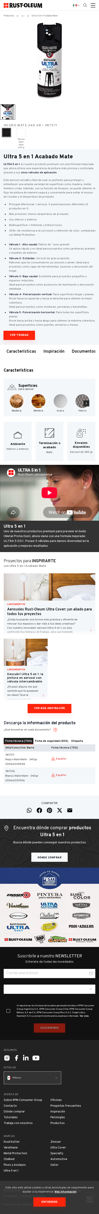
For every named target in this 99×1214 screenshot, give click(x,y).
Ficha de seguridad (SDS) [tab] (51, 741)
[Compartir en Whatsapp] (29, 810)
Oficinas (56, 1100)
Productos (9, 15)
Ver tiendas (19, 335)
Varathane (11, 1148)
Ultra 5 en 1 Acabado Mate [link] (45, 15)
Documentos (84, 351)
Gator (54, 1165)
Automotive (58, 1159)
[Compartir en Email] (70, 810)
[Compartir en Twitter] (59, 810)
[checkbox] (8, 1011)
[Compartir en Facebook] (39, 810)
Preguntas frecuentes (65, 1106)
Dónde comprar (50, 857)
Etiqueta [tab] (77, 741)
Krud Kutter (12, 1142)
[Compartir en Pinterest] (49, 810)
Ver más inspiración (49, 708)
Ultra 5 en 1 (11, 1171)
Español (61, 759)
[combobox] (49, 989)
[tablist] (49, 741)
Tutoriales (11, 1117)
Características (21, 351)
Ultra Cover (58, 1148)
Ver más (84, 1016)
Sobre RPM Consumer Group (23, 1100)
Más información (65, 1192)
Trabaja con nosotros (18, 1123)
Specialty (56, 1153)
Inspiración (54, 351)
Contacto (10, 1106)
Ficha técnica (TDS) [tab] (18, 741)
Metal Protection (15, 1153)
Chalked (9, 1159)
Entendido (49, 1202)
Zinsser (55, 1142)
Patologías (57, 1117)
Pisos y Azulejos (15, 1165)
